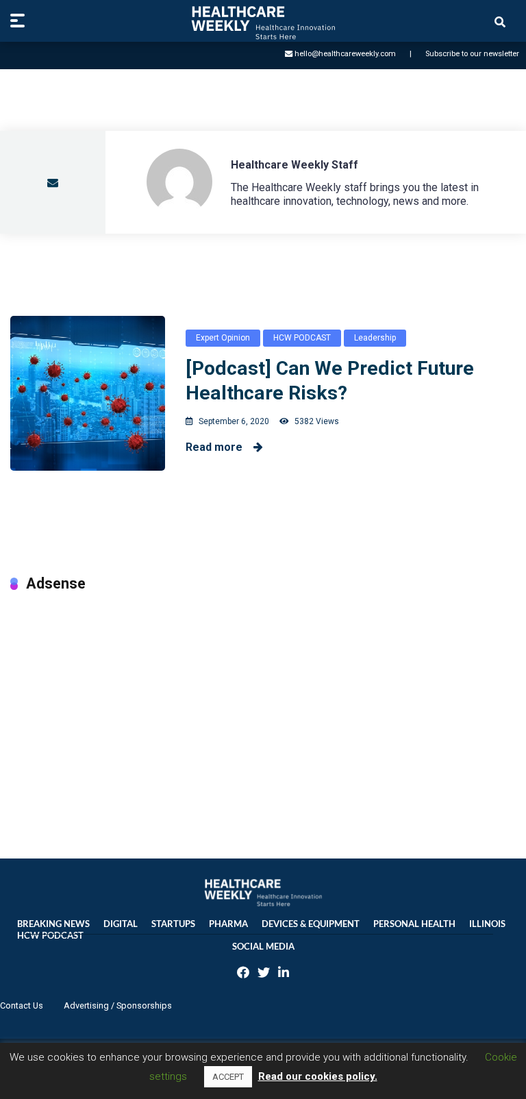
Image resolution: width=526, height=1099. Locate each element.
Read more (219, 447)
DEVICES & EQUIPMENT (311, 924)
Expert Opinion (223, 338)
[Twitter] (263, 974)
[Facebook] (243, 974)
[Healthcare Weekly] (263, 23)
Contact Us (21, 1005)
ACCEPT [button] (228, 1077)
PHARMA (228, 924)
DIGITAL (120, 924)
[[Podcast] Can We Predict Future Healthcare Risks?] (87, 393)
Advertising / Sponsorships (118, 1005)
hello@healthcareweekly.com (345, 53)
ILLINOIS (487, 924)
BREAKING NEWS (53, 924)
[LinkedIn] (283, 974)
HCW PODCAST (302, 338)
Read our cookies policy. (317, 1076)
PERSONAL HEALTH (414, 924)
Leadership (375, 338)
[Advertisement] (263, 711)
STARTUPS (173, 924)
